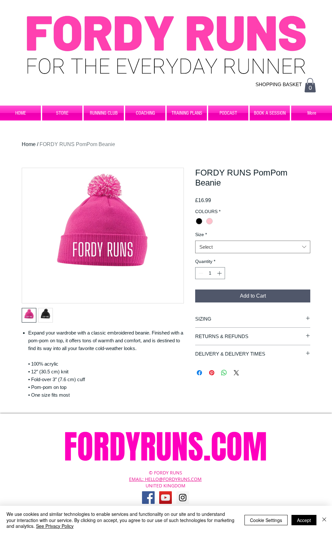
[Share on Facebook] (199, 373)
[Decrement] (200, 273)
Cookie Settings (266, 520)
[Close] (324, 520)
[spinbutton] (210, 273)
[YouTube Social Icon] (165, 497)
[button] (310, 85)
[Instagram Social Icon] (182, 497)
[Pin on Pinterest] (212, 373)
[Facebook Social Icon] (148, 497)
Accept (304, 520)
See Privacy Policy (55, 526)
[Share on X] (236, 373)
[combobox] (252, 247)
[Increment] (220, 273)
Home (29, 144)
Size (201, 234)
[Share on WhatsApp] (224, 373)
